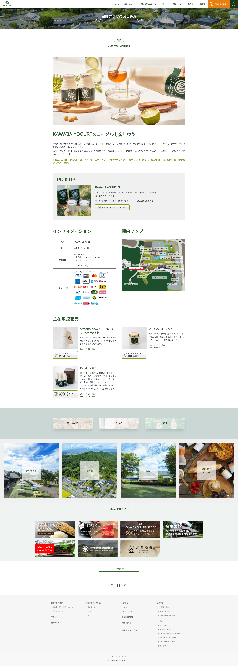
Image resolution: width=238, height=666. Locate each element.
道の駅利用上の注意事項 (166, 641)
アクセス (164, 4)
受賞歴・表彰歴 (57, 611)
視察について (162, 625)
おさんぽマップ (163, 646)
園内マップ (177, 4)
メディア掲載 (127, 611)
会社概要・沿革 (163, 607)
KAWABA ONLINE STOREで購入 (114, 207)
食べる (89, 470)
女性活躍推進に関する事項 (167, 637)
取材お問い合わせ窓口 (129, 630)
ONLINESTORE (206, 470)
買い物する (31, 470)
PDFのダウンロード (165, 629)
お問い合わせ (126, 623)
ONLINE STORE (127, 617)
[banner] (55, 522)
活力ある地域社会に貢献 (166, 615)
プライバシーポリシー (119, 656)
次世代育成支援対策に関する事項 (169, 633)
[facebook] (118, 585)
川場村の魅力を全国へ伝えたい (63, 607)
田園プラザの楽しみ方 (94, 603)
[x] (124, 585)
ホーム (116, 4)
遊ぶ (148, 470)
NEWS (125, 607)
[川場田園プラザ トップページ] (7, 4)
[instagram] (111, 585)
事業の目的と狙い (164, 611)
